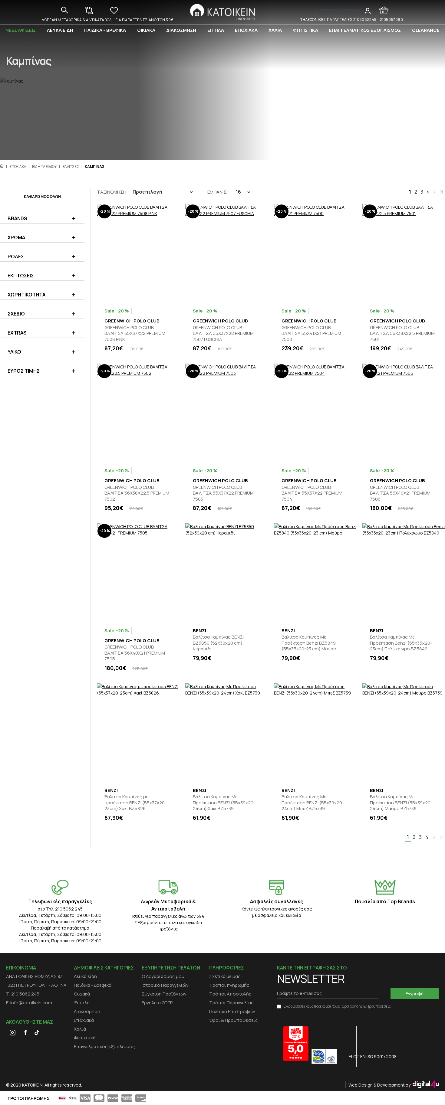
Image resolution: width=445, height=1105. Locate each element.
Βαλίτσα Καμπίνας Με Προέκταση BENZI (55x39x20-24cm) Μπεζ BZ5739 (313, 803)
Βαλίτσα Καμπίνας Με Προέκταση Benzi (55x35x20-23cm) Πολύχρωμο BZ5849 (401, 643)
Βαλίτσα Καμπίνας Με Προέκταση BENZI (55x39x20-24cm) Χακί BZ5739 (224, 803)
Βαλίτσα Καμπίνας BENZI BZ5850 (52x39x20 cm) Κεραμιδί (218, 643)
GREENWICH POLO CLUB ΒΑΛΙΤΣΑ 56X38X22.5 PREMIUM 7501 (402, 333)
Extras (17, 332)
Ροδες (16, 256)
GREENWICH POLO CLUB (132, 321)
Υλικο (14, 351)
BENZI (199, 630)
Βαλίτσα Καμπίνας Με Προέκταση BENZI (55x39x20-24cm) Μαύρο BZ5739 (401, 803)
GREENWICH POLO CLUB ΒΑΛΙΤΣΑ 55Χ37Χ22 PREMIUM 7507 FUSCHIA (223, 333)
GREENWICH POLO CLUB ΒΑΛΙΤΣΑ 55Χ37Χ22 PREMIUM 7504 (312, 493)
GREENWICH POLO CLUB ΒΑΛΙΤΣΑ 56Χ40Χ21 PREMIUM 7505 (134, 653)
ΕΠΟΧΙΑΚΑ (17, 166)
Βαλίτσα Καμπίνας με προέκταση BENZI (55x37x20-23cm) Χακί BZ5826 (135, 803)
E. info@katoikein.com (29, 1002)
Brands (17, 218)
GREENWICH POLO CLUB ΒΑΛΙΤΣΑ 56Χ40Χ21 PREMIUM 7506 (400, 493)
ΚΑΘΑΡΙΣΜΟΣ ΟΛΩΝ (42, 196)
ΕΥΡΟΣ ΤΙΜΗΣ (24, 371)
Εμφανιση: (219, 192)
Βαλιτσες (70, 166)
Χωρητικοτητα (26, 294)
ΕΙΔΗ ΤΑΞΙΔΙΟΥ (44, 166)
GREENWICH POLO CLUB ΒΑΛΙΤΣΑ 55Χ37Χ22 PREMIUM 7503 (223, 493)
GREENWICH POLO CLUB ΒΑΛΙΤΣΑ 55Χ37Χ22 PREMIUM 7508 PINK (134, 333)
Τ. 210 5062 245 (22, 994)
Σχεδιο (16, 313)
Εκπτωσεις (21, 275)
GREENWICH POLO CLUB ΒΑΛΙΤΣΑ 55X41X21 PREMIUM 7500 (311, 333)
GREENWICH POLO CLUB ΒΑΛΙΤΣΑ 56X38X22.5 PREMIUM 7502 (136, 493)
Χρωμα (16, 237)
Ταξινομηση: (112, 192)
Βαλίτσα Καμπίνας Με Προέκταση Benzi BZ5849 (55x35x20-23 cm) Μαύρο (309, 643)
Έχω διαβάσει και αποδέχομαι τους (337, 1006)
